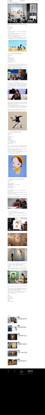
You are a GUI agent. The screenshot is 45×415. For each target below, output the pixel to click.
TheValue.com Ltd (22, 374)
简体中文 (8, 371)
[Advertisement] (17, 307)
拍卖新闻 (18, 325)
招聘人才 (14, 371)
